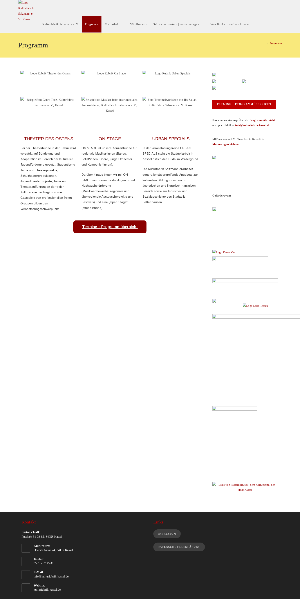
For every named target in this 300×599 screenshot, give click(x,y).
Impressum (167, 533)
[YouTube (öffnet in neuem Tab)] (280, 7)
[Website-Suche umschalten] (261, 24)
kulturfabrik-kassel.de (47, 589)
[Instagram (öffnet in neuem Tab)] (273, 7)
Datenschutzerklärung (179, 546)
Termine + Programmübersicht (244, 104)
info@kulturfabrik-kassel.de (51, 576)
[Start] (264, 43)
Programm (276, 43)
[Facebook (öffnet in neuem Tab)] (265, 7)
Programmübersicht (262, 120)
